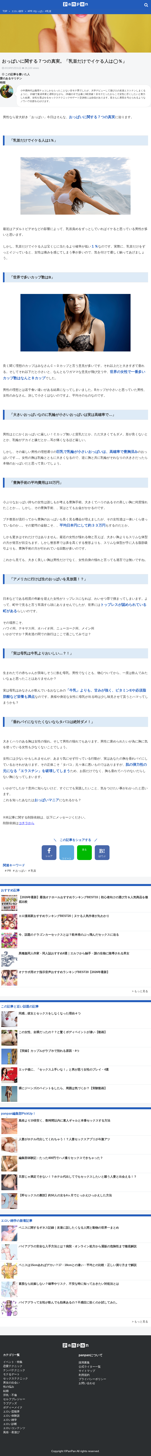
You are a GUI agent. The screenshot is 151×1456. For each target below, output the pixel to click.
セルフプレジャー (14, 1399)
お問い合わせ (87, 1383)
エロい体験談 (11, 1415)
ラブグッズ (10, 1403)
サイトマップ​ (87, 1370)
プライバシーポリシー (92, 1379)
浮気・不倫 (10, 1395)
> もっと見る (140, 991)
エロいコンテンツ (14, 1428)
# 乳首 (32, 870)
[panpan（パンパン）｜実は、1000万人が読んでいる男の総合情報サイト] (75, 4)
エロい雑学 (17, 11)
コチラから (26, 823)
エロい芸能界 (11, 1411)
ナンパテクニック (14, 1370)
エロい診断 (10, 1423)
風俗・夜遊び (11, 1432)
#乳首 (48, 11)
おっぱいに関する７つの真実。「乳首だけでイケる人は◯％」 (64, 61)
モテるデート (11, 1374)
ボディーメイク (12, 1407)
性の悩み (8, 1386)
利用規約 (84, 1374)
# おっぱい (19, 870)
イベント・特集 (12, 1361)
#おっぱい (38, 11)
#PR (30, 11)
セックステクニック (15, 1378)
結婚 (6, 1390)
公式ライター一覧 (90, 1366)
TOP (5, 11)
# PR (8, 870)
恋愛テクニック (12, 1366)
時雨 (3, 82)
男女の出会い (11, 1382)
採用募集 (84, 1362)
